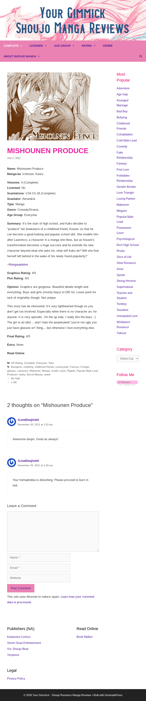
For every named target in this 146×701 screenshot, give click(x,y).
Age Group (62, 45)
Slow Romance (126, 262)
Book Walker (85, 636)
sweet (47, 374)
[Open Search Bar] (140, 56)
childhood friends (44, 366)
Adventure (123, 88)
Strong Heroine (126, 280)
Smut (120, 268)
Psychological (125, 238)
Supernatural (125, 286)
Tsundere (122, 309)
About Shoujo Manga (20, 56)
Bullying (122, 117)
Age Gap (122, 94)
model (54, 370)
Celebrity (28, 366)
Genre (108, 45)
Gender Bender (126, 186)
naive (63, 370)
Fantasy (122, 163)
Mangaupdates (18, 264)
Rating (87, 45)
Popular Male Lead (87, 370)
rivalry (22, 374)
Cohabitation (125, 134)
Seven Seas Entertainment (24, 642)
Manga (46, 370)
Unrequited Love (127, 315)
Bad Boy (122, 111)
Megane (122, 210)
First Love (123, 169)
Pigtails (71, 370)
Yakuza (121, 333)
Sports (121, 274)
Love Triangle (125, 192)
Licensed (36, 45)
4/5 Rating (17, 363)
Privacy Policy (16, 678)
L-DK (14, 382)
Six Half (15, 378)
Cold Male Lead (127, 140)
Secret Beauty (34, 374)
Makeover (35, 370)
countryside (61, 366)
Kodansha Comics (18, 636)
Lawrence (22, 370)
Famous (74, 366)
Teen (51, 363)
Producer (12, 374)
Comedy (122, 146)
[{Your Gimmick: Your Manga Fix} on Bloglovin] (127, 384)
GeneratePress (113, 695)
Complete (11, 45)
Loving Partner (126, 198)
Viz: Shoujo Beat (17, 648)
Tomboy (122, 303)
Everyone (41, 363)
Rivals (121, 250)
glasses (11, 370)
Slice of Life (124, 256)
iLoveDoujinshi (28, 419)
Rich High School (128, 245)
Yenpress (13, 654)
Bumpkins (16, 366)
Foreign (84, 366)
